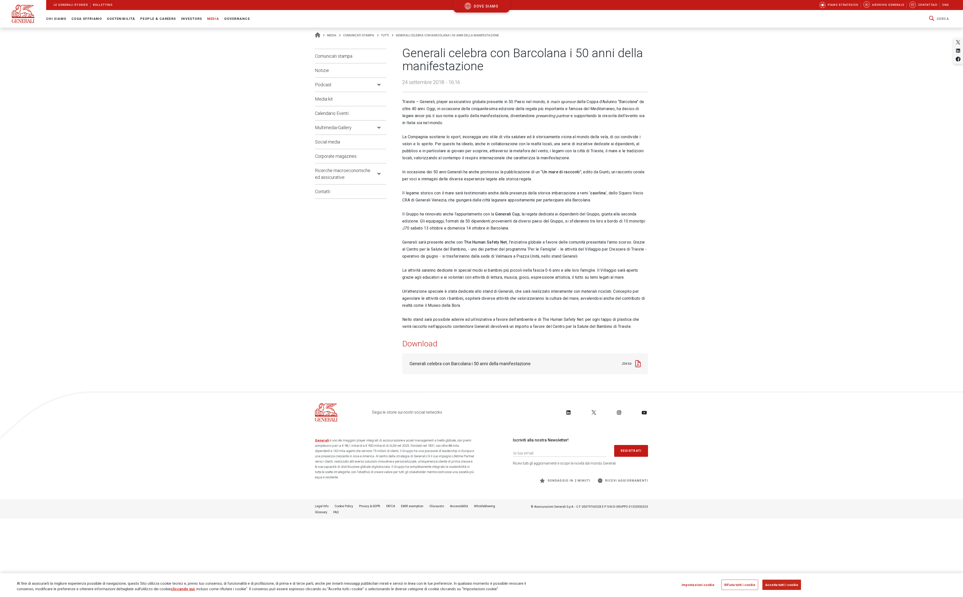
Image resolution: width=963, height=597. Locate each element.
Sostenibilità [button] (121, 19)
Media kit (324, 99)
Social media (327, 141)
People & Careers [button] (158, 19)
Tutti (385, 35)
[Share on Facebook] (958, 59)
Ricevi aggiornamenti (626, 480)
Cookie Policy (344, 506)
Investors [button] (191, 19)
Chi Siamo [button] (56, 19)
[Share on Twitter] (958, 42)
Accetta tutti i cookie (781, 584)
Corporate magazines (336, 156)
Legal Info (322, 506)
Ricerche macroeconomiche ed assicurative (342, 174)
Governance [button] (237, 19)
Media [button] (213, 19)
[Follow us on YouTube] (644, 412)
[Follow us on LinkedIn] (568, 412)
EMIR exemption (412, 506)
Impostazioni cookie (698, 584)
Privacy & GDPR (369, 506)
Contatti (322, 191)
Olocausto (436, 506)
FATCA (390, 506)
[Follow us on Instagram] (619, 412)
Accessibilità (459, 506)
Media (331, 35)
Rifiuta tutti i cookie (739, 584)
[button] (939, 19)
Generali (322, 440)
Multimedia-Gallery (333, 127)
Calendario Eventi (332, 113)
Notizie (322, 70)
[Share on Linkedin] (958, 50)
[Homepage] (317, 35)
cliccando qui (183, 589)
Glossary (321, 512)
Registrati (631, 451)
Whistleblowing (484, 506)
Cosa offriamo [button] (86, 19)
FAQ (336, 512)
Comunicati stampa (358, 35)
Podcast (323, 84)
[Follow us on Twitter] (594, 412)
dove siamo (486, 6)
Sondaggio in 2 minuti (568, 480)
